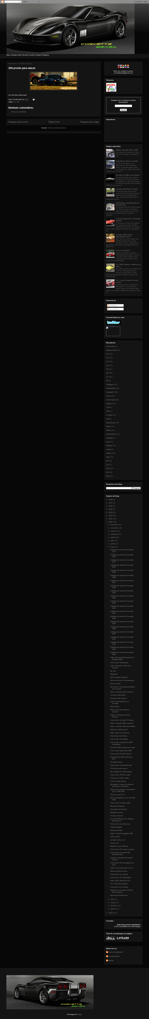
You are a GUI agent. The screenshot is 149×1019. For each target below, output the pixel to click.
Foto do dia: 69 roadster (119, 739)
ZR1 (107, 476)
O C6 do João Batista (118, 781)
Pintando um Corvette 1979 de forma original (121, 891)
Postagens (113, 305)
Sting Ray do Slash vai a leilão (127, 161)
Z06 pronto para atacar (22, 68)
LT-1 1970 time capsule (118, 884)
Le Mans (109, 415)
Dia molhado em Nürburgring (121, 772)
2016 (111, 506)
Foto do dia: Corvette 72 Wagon (122, 720)
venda (108, 449)
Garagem (109, 392)
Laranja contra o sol (117, 840)
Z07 (107, 461)
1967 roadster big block (119, 677)
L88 (107, 411)
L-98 (108, 407)
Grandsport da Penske (118, 809)
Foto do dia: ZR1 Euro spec (120, 775)
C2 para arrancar (116, 816)
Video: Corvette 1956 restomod (121, 723)
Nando (110, 960)
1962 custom (115, 837)
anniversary (110, 346)
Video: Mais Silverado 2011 (120, 881)
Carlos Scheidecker (115, 952)
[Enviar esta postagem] (33, 99)
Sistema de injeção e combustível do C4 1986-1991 (122, 790)
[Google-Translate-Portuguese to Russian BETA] (126, 67)
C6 (15, 102)
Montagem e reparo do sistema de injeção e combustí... (121, 785)
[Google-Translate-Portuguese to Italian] (126, 65)
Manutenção (110, 423)
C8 (107, 381)
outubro (114, 531)
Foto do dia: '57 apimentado (120, 877)
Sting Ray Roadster (117, 806)
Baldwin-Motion (111, 350)
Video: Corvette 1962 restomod (121, 692)
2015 (111, 509)
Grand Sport (110, 400)
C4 (107, 365)
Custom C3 (114, 843)
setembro (114, 534)
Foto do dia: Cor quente (119, 874)
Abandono (114, 674)
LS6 (107, 419)
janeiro (113, 909)
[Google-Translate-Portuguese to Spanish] (128, 65)
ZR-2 (108, 472)
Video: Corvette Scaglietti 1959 (121, 833)
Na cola (113, 671)
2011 (111, 522)
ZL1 (107, 464)
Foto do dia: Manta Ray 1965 (121, 751)
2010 (111, 913)
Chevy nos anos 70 (117, 795)
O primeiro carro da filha (119, 887)
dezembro (115, 525)
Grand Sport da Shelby (118, 736)
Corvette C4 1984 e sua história (127, 175)
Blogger (79, 1014)
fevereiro (114, 906)
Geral (108, 396)
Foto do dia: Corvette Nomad (121, 765)
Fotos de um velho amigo (119, 778)
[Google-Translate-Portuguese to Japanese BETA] (121, 67)
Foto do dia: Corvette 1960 (120, 803)
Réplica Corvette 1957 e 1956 (127, 150)
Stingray (109, 445)
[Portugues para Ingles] (119, 65)
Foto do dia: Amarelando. (119, 663)
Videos (108, 453)
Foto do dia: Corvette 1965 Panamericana (120, 853)
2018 (111, 500)
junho (113, 544)
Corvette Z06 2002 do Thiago (127, 189)
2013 (111, 515)
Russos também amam (118, 871)
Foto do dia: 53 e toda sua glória (122, 849)
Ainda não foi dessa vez (119, 895)
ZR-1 (108, 468)
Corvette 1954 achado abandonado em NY (124, 236)
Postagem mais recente (18, 122)
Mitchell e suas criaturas (119, 846)
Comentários (114, 309)
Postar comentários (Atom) (56, 128)
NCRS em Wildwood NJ (119, 730)
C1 (107, 354)
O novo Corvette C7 (123, 250)
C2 (107, 358)
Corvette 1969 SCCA (118, 695)
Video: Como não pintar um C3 (121, 868)
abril (112, 899)
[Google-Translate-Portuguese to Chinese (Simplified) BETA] (119, 67)
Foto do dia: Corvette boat (120, 824)
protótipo (109, 438)
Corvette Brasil (110, 326)
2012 (111, 519)
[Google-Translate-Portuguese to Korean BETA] (123, 67)
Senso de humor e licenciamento (122, 680)
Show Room (114, 707)
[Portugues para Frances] (121, 65)
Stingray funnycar (116, 812)
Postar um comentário (18, 112)
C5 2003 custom (116, 762)
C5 (107, 369)
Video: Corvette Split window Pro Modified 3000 (122, 658)
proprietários (110, 434)
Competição (110, 388)
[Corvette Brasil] (113, 335)
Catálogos (110, 384)
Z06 (18, 102)
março (113, 902)
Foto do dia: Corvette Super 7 (121, 754)
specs (108, 442)
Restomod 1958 (116, 830)
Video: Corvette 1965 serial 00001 (122, 726)
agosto (113, 537)
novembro (115, 528)
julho (113, 541)
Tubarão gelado (116, 827)
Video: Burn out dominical (119, 733)
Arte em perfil (115, 684)
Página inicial (54, 122)
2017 (111, 503)
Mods (108, 426)
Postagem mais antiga (89, 122)
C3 (107, 361)
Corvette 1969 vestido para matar (122, 747)
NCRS (108, 430)
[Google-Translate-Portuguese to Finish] (128, 67)
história (109, 404)
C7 (107, 377)
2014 (111, 512)
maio (113, 547)
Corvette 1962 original (118, 698)
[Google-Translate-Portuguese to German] (123, 65)
